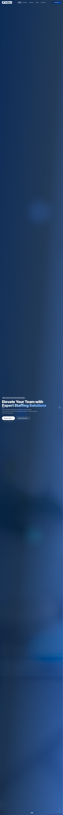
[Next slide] (59, 407)
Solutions (31, 2)
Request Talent (7, 418)
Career (37, 2)
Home (19, 2)
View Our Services (22, 418)
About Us (25, 2)
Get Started (56, 2)
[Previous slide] (3, 407)
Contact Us (43, 2)
